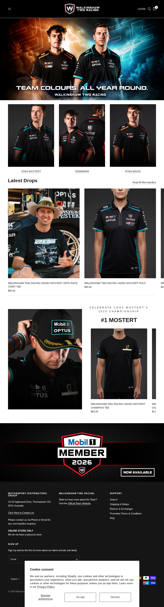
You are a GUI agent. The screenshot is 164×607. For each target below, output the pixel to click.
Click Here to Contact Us (21, 512)
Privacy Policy (46, 586)
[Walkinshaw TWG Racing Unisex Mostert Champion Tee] (119, 363)
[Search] (149, 9)
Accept (80, 597)
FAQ (112, 518)
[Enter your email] (76, 559)
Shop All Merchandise (144, 182)
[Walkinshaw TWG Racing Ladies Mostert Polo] (120, 233)
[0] (154, 9)
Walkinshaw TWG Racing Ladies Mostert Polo (115, 283)
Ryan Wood (133, 171)
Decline (115, 597)
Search (113, 499)
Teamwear (82, 171)
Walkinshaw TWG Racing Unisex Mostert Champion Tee (118, 406)
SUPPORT (116, 493)
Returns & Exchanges (121, 508)
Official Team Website (79, 503)
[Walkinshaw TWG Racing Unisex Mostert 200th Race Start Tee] (44, 233)
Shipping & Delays (119, 504)
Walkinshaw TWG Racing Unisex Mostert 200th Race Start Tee (43, 285)
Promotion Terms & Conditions (126, 513)
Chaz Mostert (31, 171)
